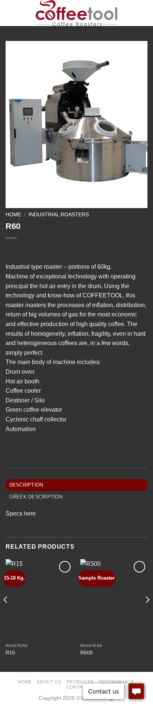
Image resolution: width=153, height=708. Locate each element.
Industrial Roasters (59, 214)
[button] (10, 13)
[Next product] (12, 250)
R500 (86, 653)
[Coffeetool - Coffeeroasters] (77, 13)
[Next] (147, 614)
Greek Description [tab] (35, 497)
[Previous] (5, 614)
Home (13, 214)
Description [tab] (26, 485)
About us (49, 682)
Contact (77, 687)
